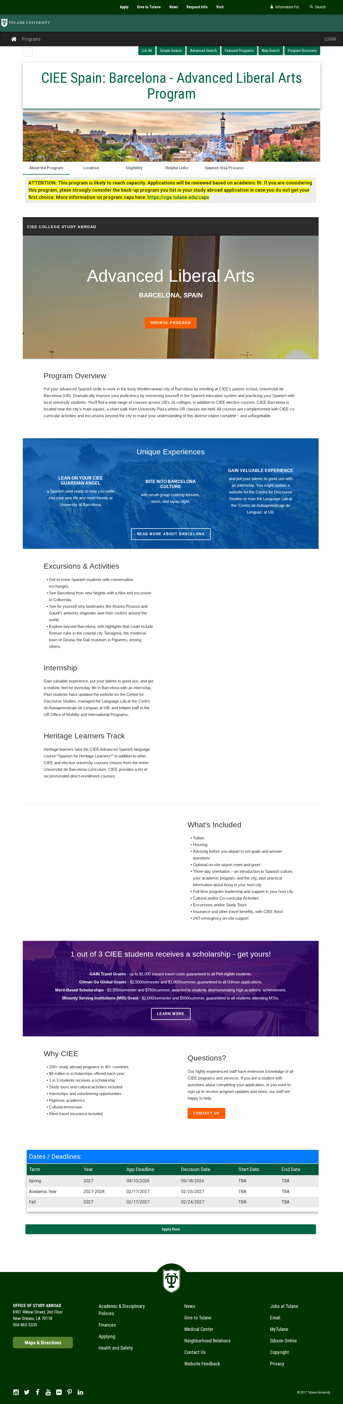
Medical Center (199, 1329)
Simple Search (171, 50)
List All (147, 50)
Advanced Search (203, 50)
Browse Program (170, 323)
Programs (31, 39)
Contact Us (206, 1113)
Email (275, 1317)
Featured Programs (239, 50)
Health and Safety (116, 1348)
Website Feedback (202, 1364)
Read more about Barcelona (171, 534)
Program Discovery (302, 50)
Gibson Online (283, 1340)
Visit (219, 7)
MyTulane (279, 1329)
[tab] (46, 168)
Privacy (277, 1364)
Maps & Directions (43, 1342)
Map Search (271, 50)
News (173, 7)
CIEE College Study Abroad (61, 227)
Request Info (197, 7)
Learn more (171, 1014)
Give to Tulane (149, 7)
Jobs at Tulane (284, 1306)
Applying (107, 1336)
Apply (124, 7)
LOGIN (330, 39)
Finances (107, 1325)
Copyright (279, 1352)
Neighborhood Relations (207, 1340)
